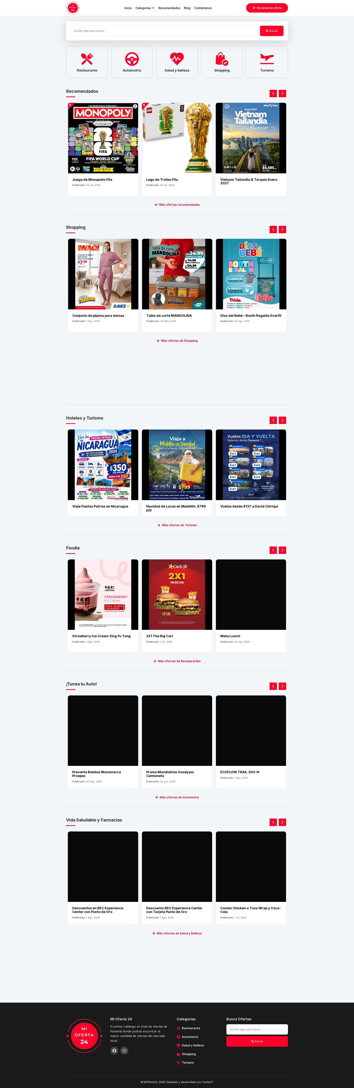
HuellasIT (207, 1082)
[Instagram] (124, 1051)
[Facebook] (114, 1051)
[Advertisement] (176, 371)
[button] (282, 93)
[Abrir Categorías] (153, 8)
